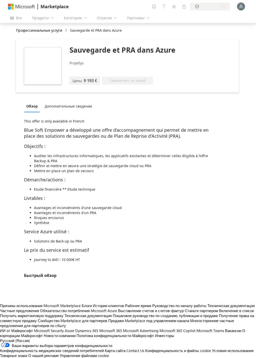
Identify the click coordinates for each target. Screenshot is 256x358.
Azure (69, 330)
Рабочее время (138, 305)
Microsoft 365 (110, 330)
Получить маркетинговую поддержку (32, 315)
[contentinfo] (66, 30)
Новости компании (60, 335)
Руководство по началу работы (179, 305)
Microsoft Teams (210, 330)
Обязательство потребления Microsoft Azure (79, 310)
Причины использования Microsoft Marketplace (40, 305)
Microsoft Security (49, 330)
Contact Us (135, 350)
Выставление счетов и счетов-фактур (151, 310)
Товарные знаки (13, 355)
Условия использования (233, 350)
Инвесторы (164, 335)
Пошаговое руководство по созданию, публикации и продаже (165, 315)
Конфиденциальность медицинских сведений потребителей (52, 350)
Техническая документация (231, 305)
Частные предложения (19, 310)
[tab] (33, 106)
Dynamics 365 (86, 330)
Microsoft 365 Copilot (178, 330)
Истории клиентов (108, 305)
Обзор (32, 106)
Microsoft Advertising (140, 330)
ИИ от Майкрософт (16, 330)
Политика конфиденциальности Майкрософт (115, 335)
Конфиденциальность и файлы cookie (178, 350)
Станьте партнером (201, 310)
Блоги (87, 305)
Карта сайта (115, 350)
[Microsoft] (21, 6)
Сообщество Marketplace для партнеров (72, 320)
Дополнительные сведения (68, 106)
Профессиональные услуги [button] (39, 30)
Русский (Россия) (15, 340)
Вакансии (233, 330)
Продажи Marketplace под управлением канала (148, 320)
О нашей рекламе (43, 355)
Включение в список (236, 310)
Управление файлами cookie (84, 355)
